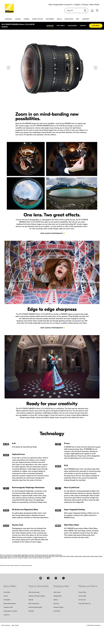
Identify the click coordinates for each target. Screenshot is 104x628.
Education (31, 611)
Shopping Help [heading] (61, 586)
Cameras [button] (8, 19)
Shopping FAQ (57, 596)
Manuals (31, 599)
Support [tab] (83, 25)
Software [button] (50, 19)
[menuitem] (10, 18)
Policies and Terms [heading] (88, 586)
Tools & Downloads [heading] (38, 586)
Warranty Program (58, 607)
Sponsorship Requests (10, 603)
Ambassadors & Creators (10, 611)
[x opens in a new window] (63, 578)
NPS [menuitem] (77, 19)
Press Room (7, 592)
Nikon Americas (6, 625)
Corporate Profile (8, 607)
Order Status (57, 592)
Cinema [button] (26, 19)
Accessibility (7, 599)
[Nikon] (10, 6)
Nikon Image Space (34, 603)
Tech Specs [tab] (61, 25)
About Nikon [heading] (10, 586)
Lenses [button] (18, 19)
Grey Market (57, 611)
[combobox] (76, 10)
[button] (8, 67)
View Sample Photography (51, 233)
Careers (6, 596)
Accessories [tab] (72, 25)
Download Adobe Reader (35, 607)
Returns (56, 599)
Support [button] (86, 19)
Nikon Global (15, 625)
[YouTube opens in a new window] (40, 578)
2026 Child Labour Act (84, 603)
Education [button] (69, 19)
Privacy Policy (82, 592)
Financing (56, 603)
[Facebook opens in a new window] (48, 578)
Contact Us (7, 615)
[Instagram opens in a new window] (55, 578)
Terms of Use (82, 599)
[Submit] (85, 10)
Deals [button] (59, 19)
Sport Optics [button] (37, 19)
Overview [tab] (50, 25)
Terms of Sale (82, 596)
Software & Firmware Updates (37, 596)
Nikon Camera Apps (34, 592)
